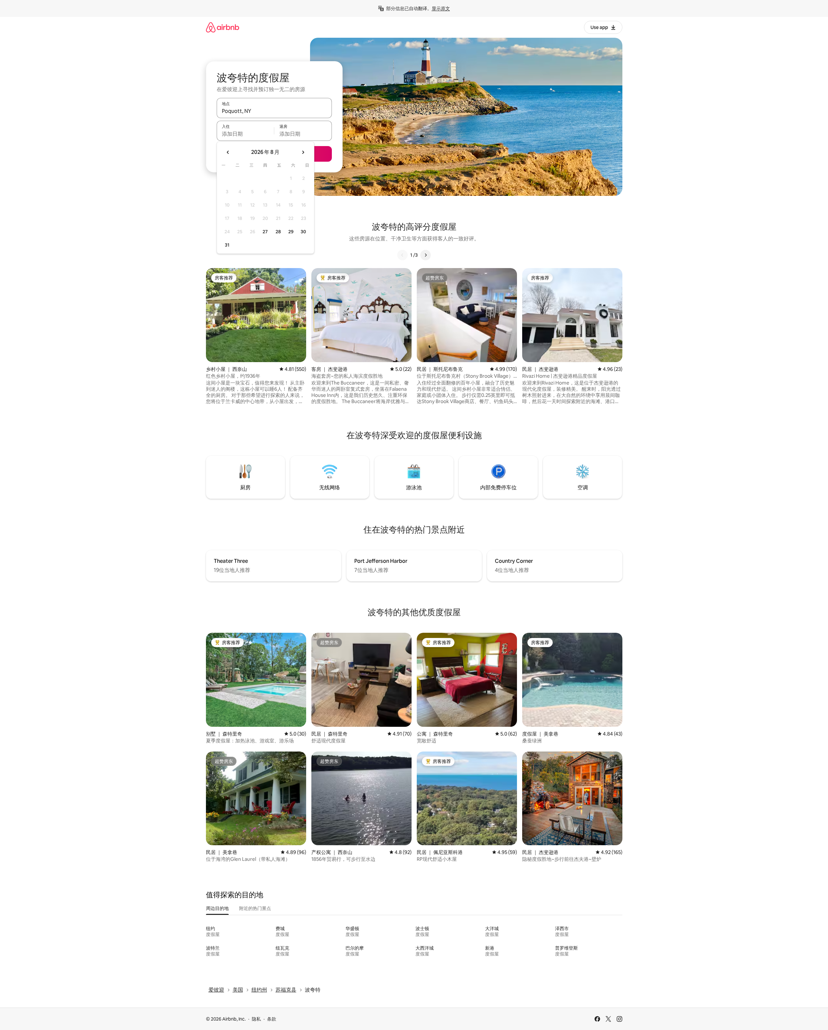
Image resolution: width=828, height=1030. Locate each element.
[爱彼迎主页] (222, 27)
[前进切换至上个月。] (228, 152)
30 (303, 232)
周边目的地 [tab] (217, 908)
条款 (271, 1019)
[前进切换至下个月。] (303, 152)
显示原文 (441, 8)
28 (278, 232)
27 (265, 232)
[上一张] (402, 255)
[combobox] (274, 111)
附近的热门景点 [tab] (255, 908)
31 (227, 245)
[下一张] (425, 255)
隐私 (256, 1019)
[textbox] (245, 134)
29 (290, 232)
